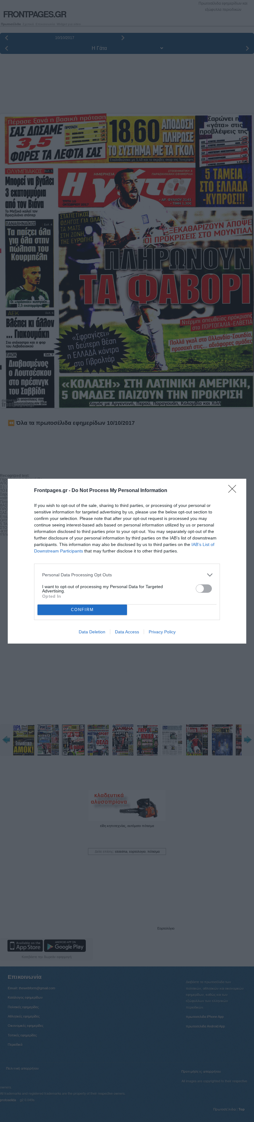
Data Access (127, 631)
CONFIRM (82, 609)
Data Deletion (92, 631)
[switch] (204, 588)
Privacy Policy (162, 631)
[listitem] (127, 575)
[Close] (234, 491)
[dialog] (127, 561)
